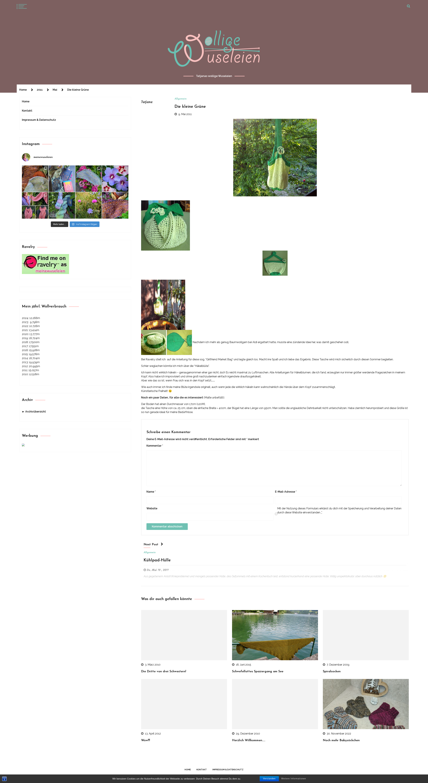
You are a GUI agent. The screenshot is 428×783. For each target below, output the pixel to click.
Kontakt (27, 110)
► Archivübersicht (34, 411)
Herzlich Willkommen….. (248, 740)
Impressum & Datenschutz (39, 119)
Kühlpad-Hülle (157, 560)
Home (25, 101)
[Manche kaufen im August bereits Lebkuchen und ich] (62, 178)
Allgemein (181, 99)
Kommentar (154, 445)
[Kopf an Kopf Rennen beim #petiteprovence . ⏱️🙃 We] (35, 178)
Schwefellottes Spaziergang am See (257, 671)
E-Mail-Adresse (286, 491)
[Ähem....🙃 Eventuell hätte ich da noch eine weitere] (62, 205)
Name (151, 491)
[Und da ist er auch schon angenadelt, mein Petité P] (115, 205)
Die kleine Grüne (190, 107)
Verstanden (269, 778)
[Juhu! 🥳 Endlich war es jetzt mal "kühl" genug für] (35, 205)
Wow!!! (145, 740)
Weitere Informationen (293, 778)
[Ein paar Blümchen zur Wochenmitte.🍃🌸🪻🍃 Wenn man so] (88, 205)
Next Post (151, 544)
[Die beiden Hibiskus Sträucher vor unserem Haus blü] (115, 178)
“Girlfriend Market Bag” (219, 359)
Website (151, 508)
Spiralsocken (332, 671)
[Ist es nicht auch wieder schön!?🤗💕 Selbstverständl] (88, 178)
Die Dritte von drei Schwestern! (163, 671)
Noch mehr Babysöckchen (341, 740)
